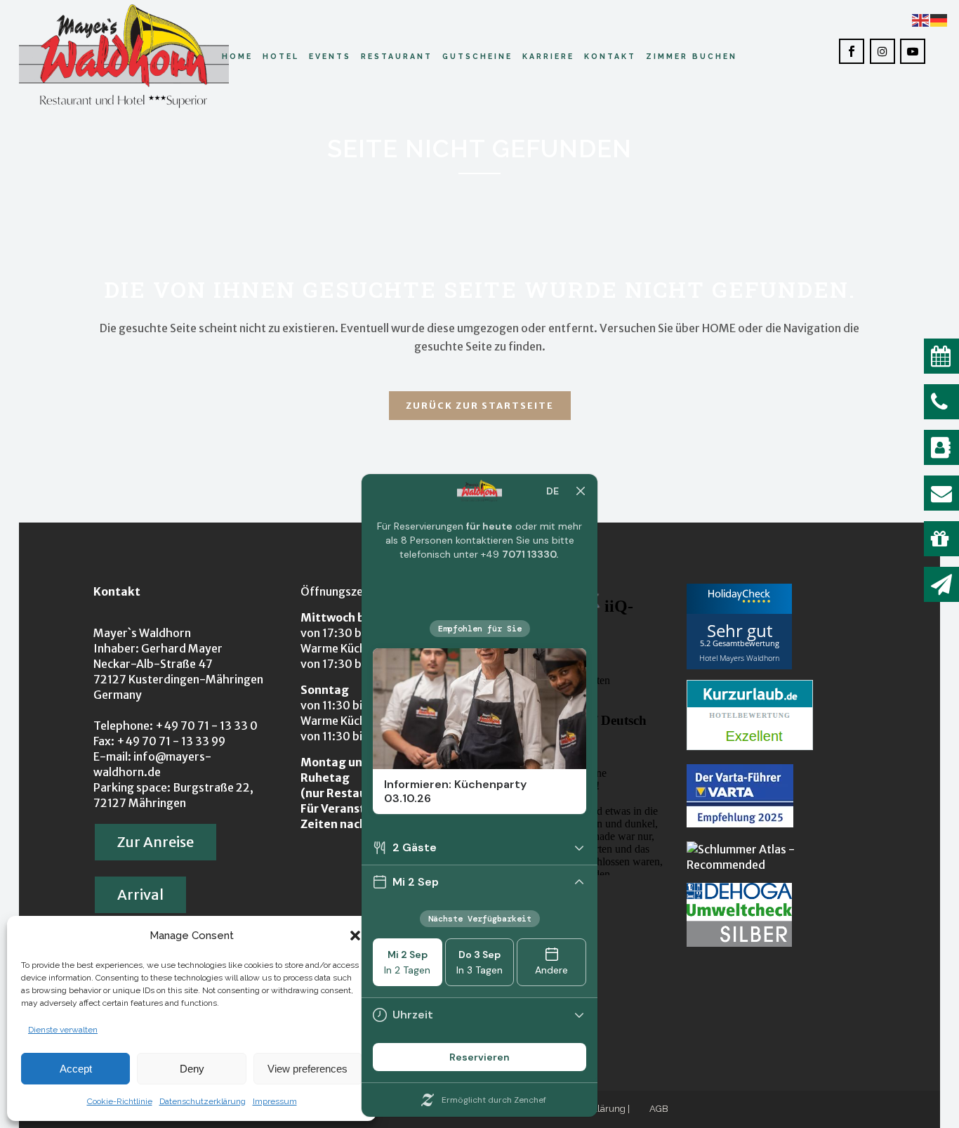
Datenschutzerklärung (202, 1101)
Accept (76, 1069)
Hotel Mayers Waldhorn (739, 657)
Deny (192, 1069)
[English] (921, 19)
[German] (939, 19)
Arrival (140, 894)
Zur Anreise (155, 842)
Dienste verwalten (63, 1030)
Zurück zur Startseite (480, 406)
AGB (658, 1108)
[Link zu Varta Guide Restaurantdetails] (740, 823)
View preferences (307, 1069)
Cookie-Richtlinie (119, 1101)
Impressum (275, 1101)
